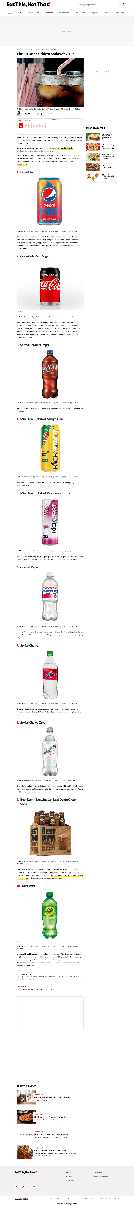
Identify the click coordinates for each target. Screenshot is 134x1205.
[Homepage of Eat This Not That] (26, 1172)
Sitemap (69, 1176)
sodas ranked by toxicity (26, 965)
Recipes (94, 13)
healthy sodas (22, 164)
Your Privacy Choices (69, 1203)
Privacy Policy (99, 1172)
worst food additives (69, 559)
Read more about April (28, 979)
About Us (69, 1172)
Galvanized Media (66, 1199)
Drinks (106, 13)
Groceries (49, 13)
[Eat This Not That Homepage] (29, 4)
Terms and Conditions (101, 1176)
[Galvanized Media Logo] (21, 1199)
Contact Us (70, 1181)
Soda (51, 990)
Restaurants (80, 13)
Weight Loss (64, 13)
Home (19, 50)
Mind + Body (120, 13)
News (18, 13)
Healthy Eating (33, 13)
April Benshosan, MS (33, 114)
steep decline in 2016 (65, 148)
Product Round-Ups (37, 990)
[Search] (123, 4)
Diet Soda (21, 990)
